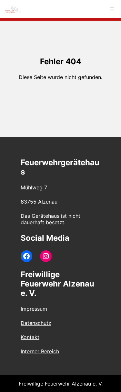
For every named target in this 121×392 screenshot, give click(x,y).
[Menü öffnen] (112, 9)
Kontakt (30, 337)
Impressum (34, 309)
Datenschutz (36, 323)
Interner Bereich (40, 351)
